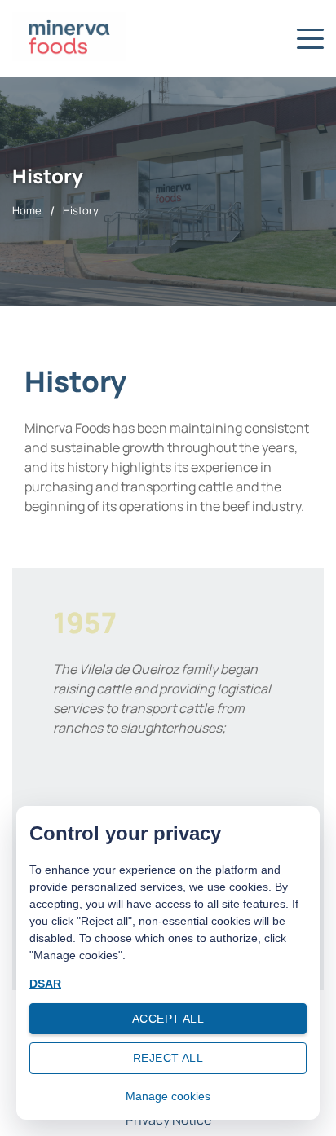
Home (27, 210)
